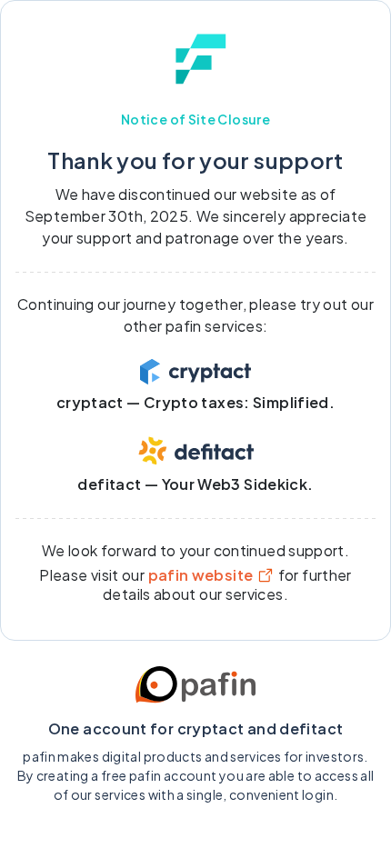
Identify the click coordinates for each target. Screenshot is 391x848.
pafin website (201, 574)
